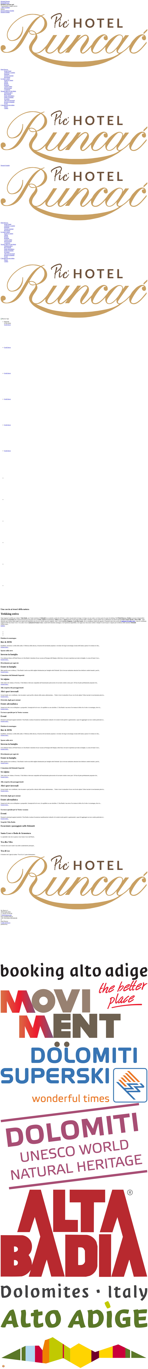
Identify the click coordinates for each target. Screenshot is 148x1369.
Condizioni (7, 89)
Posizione (6, 74)
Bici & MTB (7, 94)
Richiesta (6, 85)
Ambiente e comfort (9, 72)
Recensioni (7, 77)
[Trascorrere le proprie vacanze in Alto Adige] (74, 1367)
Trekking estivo (8, 92)
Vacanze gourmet (8, 75)
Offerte (6, 82)
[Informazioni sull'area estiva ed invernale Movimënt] (74, 1046)
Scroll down (7, 324)
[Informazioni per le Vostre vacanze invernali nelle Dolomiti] (74, 1102)
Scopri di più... (5, 647)
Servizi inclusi (8, 88)
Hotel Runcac (4, 69)
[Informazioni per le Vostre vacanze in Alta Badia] (74, 1300)
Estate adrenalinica (9, 96)
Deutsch (3, 10)
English (12, 10)
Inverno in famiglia (9, 102)
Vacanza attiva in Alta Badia (8, 91)
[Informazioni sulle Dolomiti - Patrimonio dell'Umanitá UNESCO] (74, 1189)
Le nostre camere (5, 79)
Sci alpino (7, 99)
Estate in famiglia (8, 97)
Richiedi (3, 1)
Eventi (6, 103)
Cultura (6, 108)
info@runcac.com (7, 915)
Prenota (8, 1)
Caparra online (8, 86)
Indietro (3, 626)
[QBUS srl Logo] (74, 962)
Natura (6, 106)
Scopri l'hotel (7, 71)
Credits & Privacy (5, 923)
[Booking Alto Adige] (74, 979)
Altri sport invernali (9, 100)
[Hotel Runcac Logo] (74, 164)
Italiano (7, 10)
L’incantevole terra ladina (7, 105)
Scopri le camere (8, 80)
